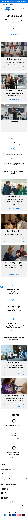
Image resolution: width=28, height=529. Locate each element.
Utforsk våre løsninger (14, 373)
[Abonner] (22, 505)
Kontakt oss (14, 34)
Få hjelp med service (14, 274)
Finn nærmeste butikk (13, 208)
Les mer (14, 68)
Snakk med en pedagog (14, 406)
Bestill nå (23, 1)
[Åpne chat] (1, 287)
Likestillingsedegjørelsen (14, 99)
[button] (2, 9)
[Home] (8, 9)
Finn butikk (13, 330)
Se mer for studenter (14, 240)
